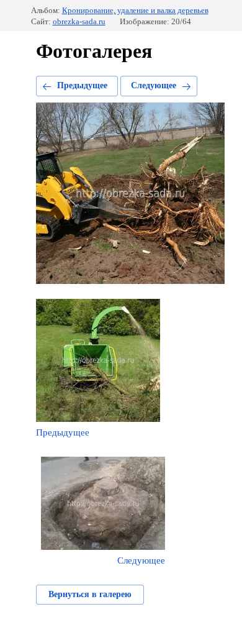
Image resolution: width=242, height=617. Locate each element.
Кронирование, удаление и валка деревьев (135, 10)
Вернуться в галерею (90, 594)
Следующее (153, 85)
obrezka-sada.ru (79, 21)
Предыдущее (82, 85)
